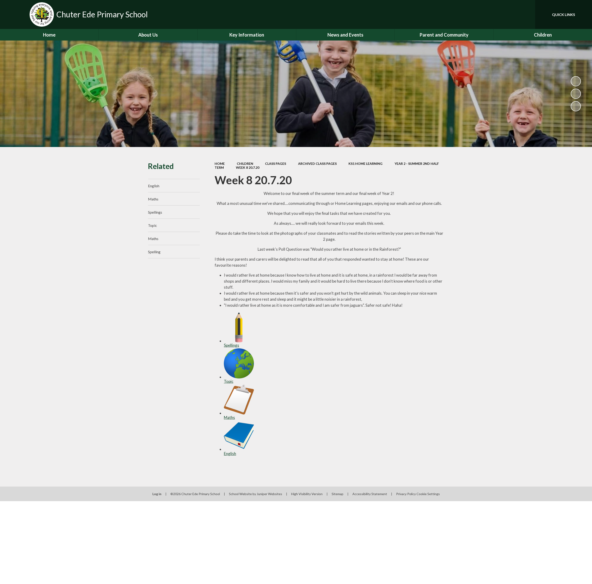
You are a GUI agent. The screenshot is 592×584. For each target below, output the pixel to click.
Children (245, 164)
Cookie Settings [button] (428, 494)
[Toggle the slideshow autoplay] (576, 81)
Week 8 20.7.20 (247, 167)
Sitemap (337, 494)
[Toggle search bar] (527, 14)
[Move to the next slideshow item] (576, 106)
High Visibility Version (307, 494)
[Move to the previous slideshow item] (576, 94)
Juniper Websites (269, 494)
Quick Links (563, 14)
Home (220, 164)
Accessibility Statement (369, 494)
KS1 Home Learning (365, 164)
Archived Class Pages (317, 164)
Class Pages (275, 164)
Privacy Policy (406, 494)
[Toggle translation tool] (511, 14)
